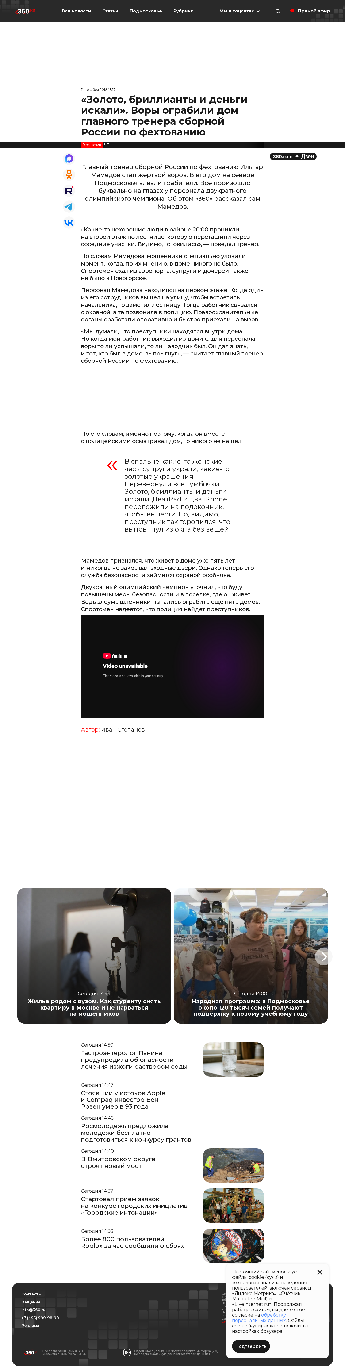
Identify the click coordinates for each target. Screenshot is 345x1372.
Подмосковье (146, 11)
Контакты (31, 1294)
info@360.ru (33, 1310)
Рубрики (183, 11)
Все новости (76, 11)
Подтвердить (251, 1346)
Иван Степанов (123, 729)
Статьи (110, 11)
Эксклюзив (92, 145)
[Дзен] (293, 156)
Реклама (30, 1326)
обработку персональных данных (259, 1317)
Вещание (31, 1302)
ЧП (107, 145)
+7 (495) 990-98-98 (40, 1318)
